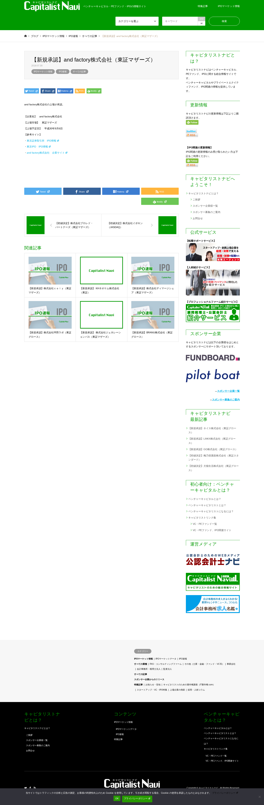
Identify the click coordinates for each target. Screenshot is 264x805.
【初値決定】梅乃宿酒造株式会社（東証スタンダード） (213, 457)
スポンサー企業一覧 (228, 390)
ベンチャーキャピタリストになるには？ (211, 511)
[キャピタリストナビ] (132, 786)
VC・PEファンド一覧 (205, 523)
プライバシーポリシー (223, 792)
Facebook (30, 788)
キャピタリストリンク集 (202, 517)
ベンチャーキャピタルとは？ (204, 498)
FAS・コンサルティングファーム (166, 664)
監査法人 (167, 669)
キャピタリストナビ (209, 788)
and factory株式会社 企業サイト (46, 152)
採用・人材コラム (196, 690)
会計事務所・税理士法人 (149, 669)
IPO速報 (63, 71)
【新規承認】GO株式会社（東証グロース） (213, 449)
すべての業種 (140, 664)
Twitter (25, 788)
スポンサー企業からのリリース (149, 679)
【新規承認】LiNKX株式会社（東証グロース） (212, 440)
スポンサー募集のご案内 (206, 212)
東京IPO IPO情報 (37, 146)
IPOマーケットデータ (166, 659)
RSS (35, 788)
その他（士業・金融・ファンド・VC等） (204, 664)
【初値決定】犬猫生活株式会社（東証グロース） (213, 468)
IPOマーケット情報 (229, 6)
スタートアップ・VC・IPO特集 (152, 690)
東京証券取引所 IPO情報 (41, 140)
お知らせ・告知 (153, 684)
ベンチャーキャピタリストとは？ (207, 505)
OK (117, 798)
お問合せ (198, 218)
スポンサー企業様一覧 (205, 205)
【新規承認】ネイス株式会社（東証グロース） (212, 430)
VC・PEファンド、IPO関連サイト (212, 530)
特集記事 (203, 6)
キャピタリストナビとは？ (203, 193)
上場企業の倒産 (177, 690)
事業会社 (231, 664)
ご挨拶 (196, 199)
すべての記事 (79, 71)
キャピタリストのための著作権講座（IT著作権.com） (189, 684)
